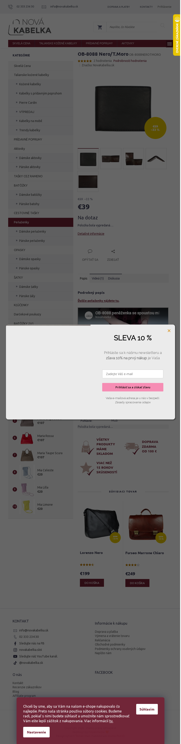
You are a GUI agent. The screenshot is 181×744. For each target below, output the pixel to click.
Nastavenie (36, 732)
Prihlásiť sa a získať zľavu (132, 387)
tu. (111, 721)
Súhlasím (147, 709)
